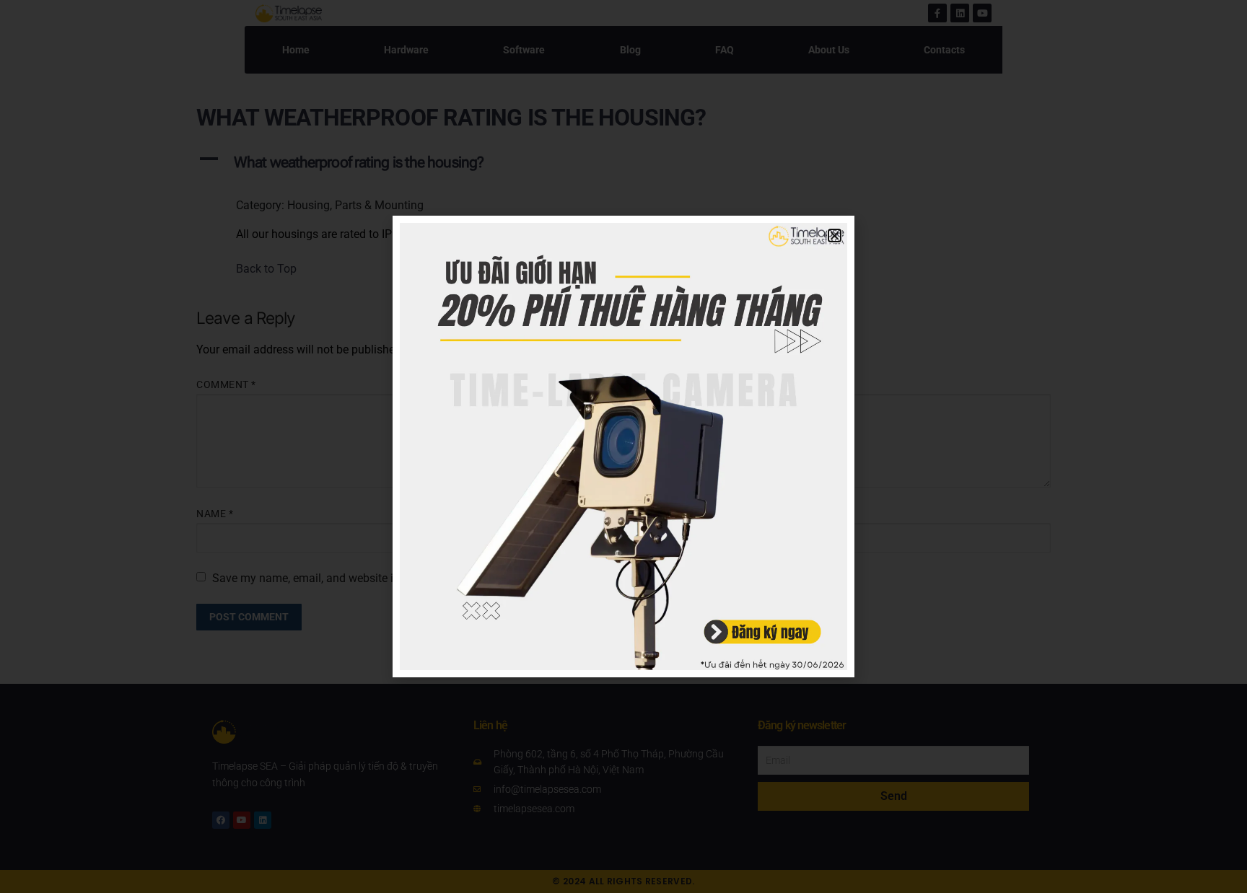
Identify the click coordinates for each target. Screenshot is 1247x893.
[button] (834, 235)
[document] (623, 446)
